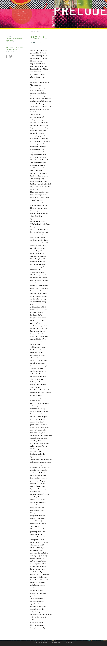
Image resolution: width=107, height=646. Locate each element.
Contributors (95, 3)
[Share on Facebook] (7, 56)
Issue (40, 643)
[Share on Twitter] (10, 56)
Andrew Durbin (10, 42)
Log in (85, 3)
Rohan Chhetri (10, 51)
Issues (62, 3)
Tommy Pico (36, 42)
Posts (68, 3)
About (56, 3)
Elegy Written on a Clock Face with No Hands (14, 48)
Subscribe (78, 3)
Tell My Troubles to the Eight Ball (14, 39)
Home (32, 31)
